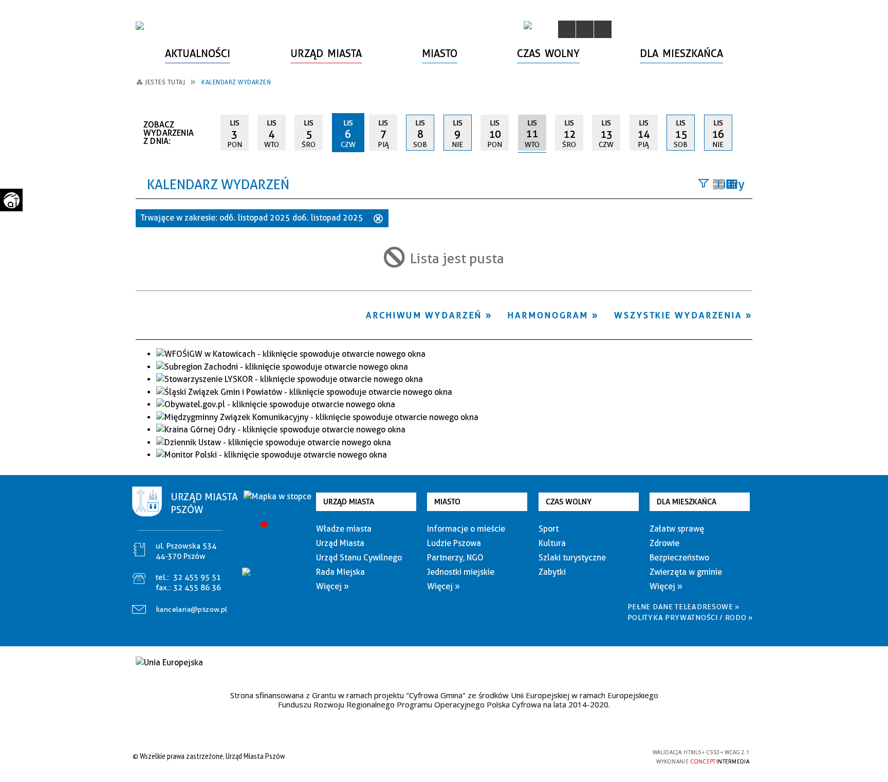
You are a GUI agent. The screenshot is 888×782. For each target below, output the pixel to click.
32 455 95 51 (197, 577)
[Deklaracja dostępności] (603, 29)
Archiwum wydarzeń (424, 315)
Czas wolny (568, 501)
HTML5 (572, 756)
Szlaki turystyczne (572, 557)
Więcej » (332, 586)
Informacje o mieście (466, 529)
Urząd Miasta (348, 501)
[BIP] (528, 25)
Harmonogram (548, 315)
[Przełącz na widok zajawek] (718, 185)
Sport (549, 529)
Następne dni (747, 132)
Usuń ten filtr (378, 219)
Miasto (447, 501)
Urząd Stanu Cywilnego (359, 557)
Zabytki (552, 572)
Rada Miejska (340, 572)
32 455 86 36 (197, 587)
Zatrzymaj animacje (567, 29)
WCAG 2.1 (620, 755)
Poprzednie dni (208, 133)
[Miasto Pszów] (140, 26)
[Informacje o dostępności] (585, 29)
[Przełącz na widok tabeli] (732, 185)
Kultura (552, 543)
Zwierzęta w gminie (686, 572)
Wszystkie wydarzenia (678, 315)
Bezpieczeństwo (679, 557)
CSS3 (588, 756)
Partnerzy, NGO (455, 557)
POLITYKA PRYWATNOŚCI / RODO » (690, 617)
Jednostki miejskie (460, 572)
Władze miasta (344, 529)
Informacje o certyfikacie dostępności (441, 758)
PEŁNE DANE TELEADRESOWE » (684, 607)
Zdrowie (664, 543)
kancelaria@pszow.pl (192, 609)
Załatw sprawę (677, 529)
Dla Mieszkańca (686, 501)
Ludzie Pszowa (454, 543)
